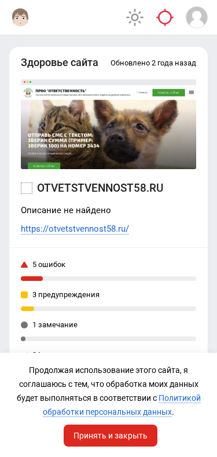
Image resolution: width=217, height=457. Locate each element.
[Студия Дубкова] (20, 17)
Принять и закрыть (110, 435)
